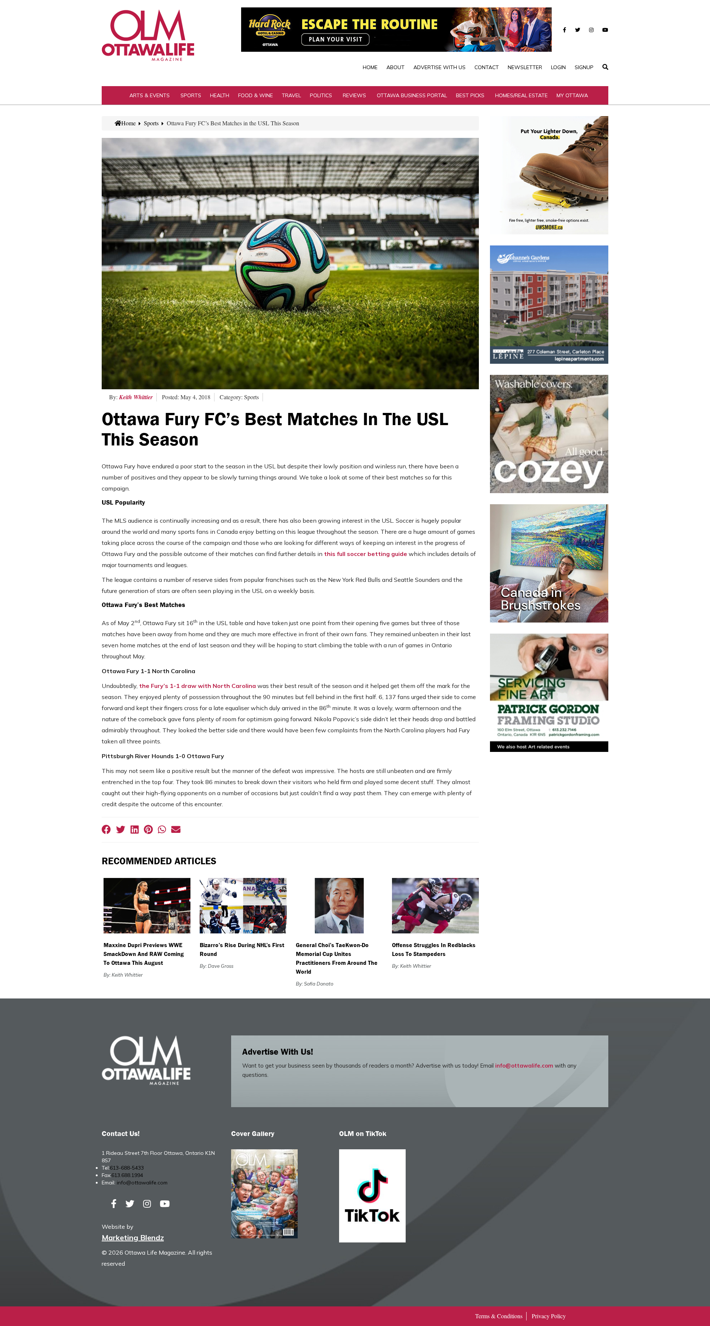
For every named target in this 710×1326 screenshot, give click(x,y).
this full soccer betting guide (365, 553)
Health (219, 95)
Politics (321, 95)
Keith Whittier (136, 397)
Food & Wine (255, 95)
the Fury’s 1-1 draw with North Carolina (197, 685)
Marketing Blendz (133, 1237)
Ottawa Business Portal (412, 95)
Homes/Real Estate (521, 95)
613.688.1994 (127, 1175)
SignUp (584, 67)
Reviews (354, 95)
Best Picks (470, 95)
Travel (291, 95)
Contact (486, 67)
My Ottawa (572, 95)
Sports (190, 95)
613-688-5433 (127, 1167)
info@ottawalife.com (524, 1065)
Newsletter (525, 67)
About (395, 67)
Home (370, 67)
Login (558, 67)
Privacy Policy (549, 1316)
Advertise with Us (439, 67)
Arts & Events (149, 95)
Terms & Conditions (499, 1316)
